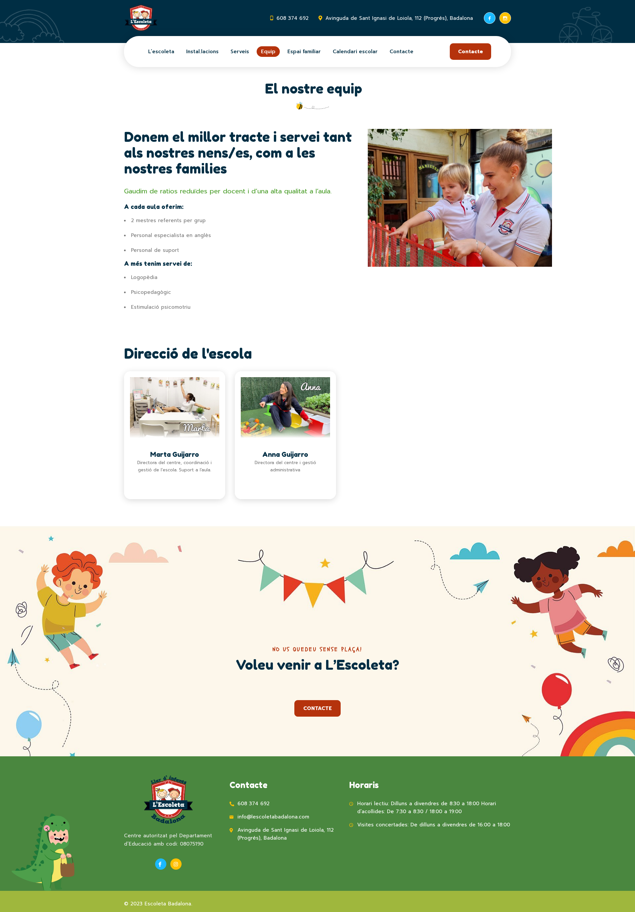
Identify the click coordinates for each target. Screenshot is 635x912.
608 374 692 (292, 18)
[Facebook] (489, 18)
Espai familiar (304, 51)
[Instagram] (505, 18)
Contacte (401, 51)
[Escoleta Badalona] (141, 18)
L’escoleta (161, 51)
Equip (268, 51)
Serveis (240, 51)
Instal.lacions (202, 51)
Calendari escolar (355, 51)
